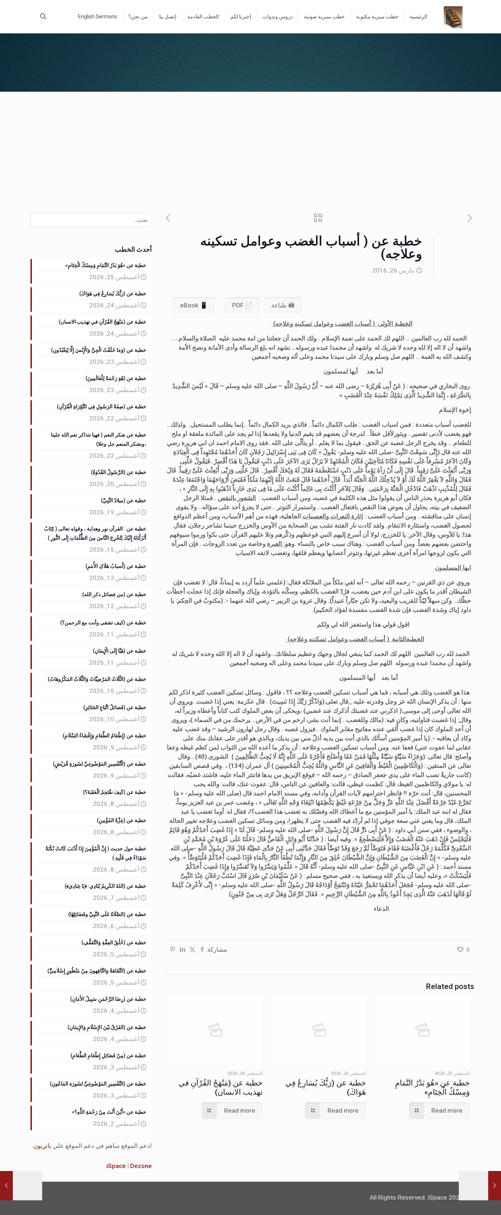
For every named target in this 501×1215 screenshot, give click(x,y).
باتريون (42, 1145)
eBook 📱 (194, 305)
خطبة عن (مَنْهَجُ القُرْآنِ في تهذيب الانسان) (221, 1088)
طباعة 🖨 (283, 305)
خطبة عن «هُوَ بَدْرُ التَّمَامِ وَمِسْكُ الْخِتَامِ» (432, 1088)
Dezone (141, 1166)
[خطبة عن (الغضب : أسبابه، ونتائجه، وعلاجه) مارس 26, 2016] (6, 1185)
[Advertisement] (250, 146)
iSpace (116, 1166)
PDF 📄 (242, 305)
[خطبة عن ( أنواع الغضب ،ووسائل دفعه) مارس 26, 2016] (494, 1185)
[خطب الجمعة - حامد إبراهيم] (453, 16)
